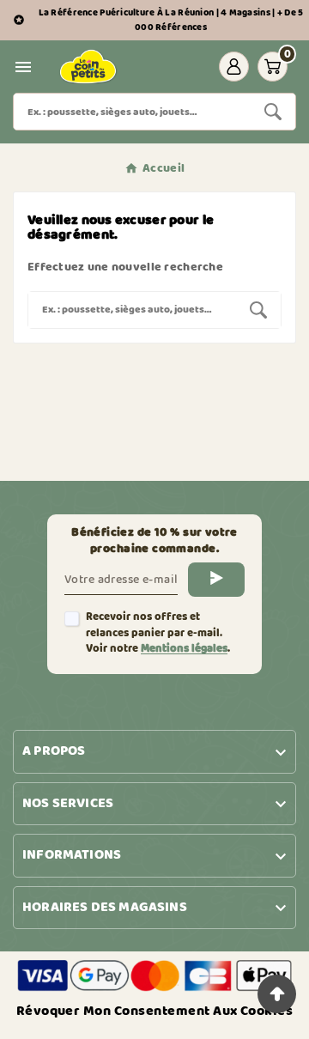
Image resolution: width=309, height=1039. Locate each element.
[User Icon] (234, 67)
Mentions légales (184, 649)
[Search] (273, 111)
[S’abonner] (216, 579)
